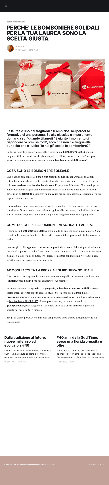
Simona (19, 46)
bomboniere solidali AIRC (23, 301)
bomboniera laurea (16, 21)
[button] (102, 6)
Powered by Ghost (97, 464)
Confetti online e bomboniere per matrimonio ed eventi (26, 464)
